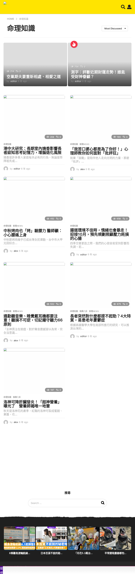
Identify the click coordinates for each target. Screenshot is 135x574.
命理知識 (7, 144)
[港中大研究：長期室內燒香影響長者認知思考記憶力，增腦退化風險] (34, 118)
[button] (123, 7)
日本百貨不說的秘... (51, 553)
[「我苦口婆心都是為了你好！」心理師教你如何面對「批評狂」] (100, 118)
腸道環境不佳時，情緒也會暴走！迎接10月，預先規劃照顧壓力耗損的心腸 (99, 234)
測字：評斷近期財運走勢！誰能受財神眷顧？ (98, 74)
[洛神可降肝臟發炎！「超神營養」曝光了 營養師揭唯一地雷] (34, 371)
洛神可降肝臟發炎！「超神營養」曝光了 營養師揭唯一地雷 (33, 404)
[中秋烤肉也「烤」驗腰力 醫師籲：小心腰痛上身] (34, 200)
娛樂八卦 (83, 311)
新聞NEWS (84, 144)
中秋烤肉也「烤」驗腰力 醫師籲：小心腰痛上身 (33, 232)
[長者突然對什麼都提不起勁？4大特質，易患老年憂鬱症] (100, 285)
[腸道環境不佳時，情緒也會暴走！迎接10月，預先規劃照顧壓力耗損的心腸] (100, 200)
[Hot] (74, 44)
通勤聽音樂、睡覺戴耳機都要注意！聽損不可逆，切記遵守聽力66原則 (33, 320)
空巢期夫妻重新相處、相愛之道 (34, 76)
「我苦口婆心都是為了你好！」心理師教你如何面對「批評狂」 (99, 151)
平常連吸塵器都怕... (115, 553)
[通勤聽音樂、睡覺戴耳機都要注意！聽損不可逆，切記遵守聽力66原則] (34, 285)
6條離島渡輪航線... (19, 553)
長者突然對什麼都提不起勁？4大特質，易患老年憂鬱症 (100, 318)
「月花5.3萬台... (83, 553)
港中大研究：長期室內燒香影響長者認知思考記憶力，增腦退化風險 (33, 150)
